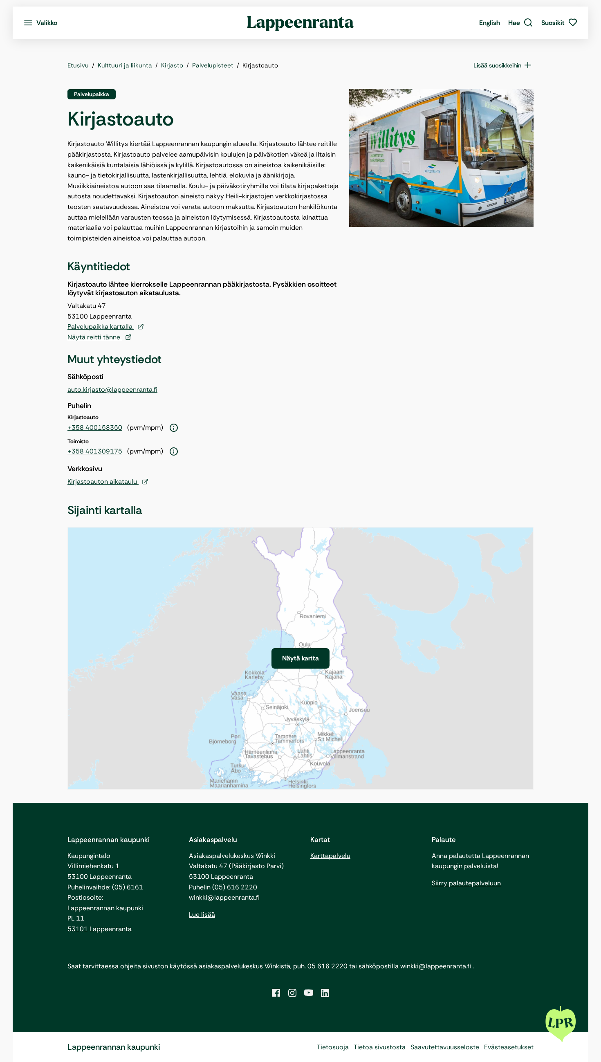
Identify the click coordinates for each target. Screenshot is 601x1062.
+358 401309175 (94, 451)
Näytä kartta (300, 658)
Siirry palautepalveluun (466, 883)
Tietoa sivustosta (380, 1047)
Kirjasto (172, 65)
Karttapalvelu (330, 855)
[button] (520, 22)
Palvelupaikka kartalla (100, 326)
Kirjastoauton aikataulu (103, 481)
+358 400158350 (94, 427)
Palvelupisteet (212, 65)
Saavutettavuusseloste (444, 1047)
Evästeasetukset (509, 1047)
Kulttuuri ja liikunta (125, 65)
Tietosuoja (333, 1047)
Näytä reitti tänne (94, 337)
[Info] (173, 428)
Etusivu (78, 65)
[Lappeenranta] (300, 23)
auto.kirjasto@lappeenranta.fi (112, 389)
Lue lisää (202, 914)
